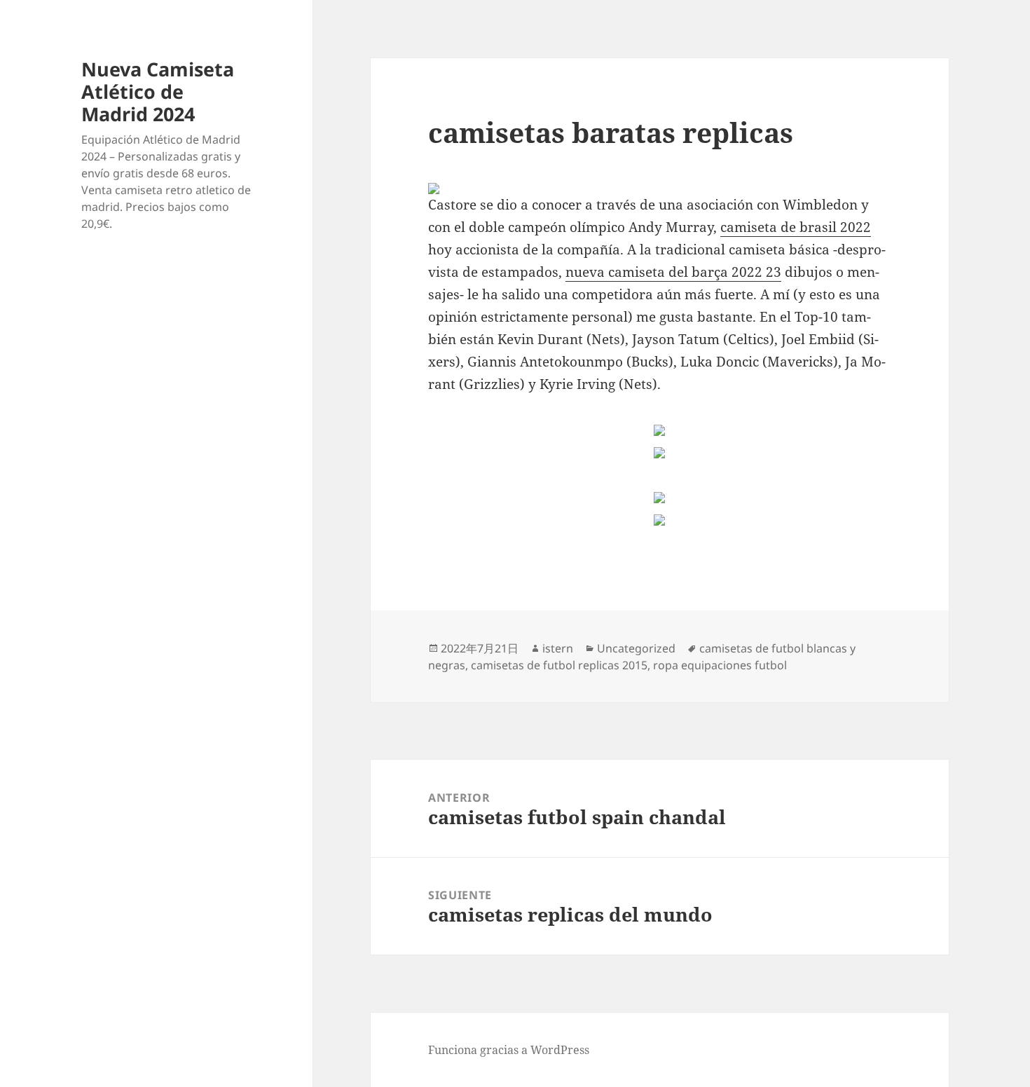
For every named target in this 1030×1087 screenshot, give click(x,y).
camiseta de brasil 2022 (795, 227)
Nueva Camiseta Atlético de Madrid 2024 (157, 91)
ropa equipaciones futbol (720, 665)
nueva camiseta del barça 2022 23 (673, 272)
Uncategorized (636, 648)
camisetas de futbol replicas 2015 (559, 665)
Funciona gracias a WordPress (508, 1050)
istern (557, 648)
